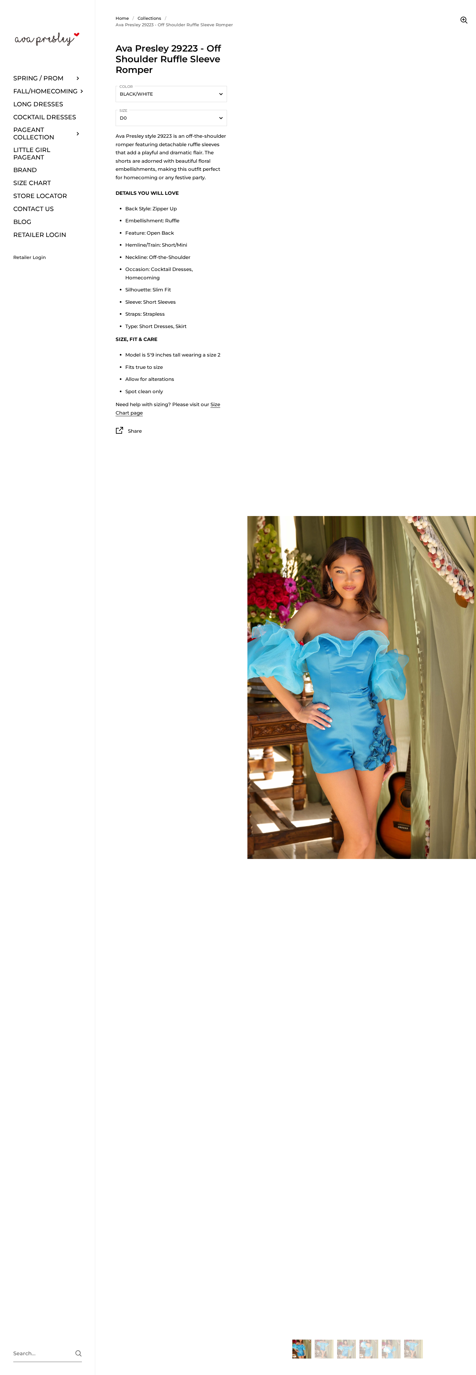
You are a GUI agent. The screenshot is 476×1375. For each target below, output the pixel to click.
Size (123, 110)
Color (126, 86)
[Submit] (78, 1353)
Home (122, 18)
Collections (149, 18)
